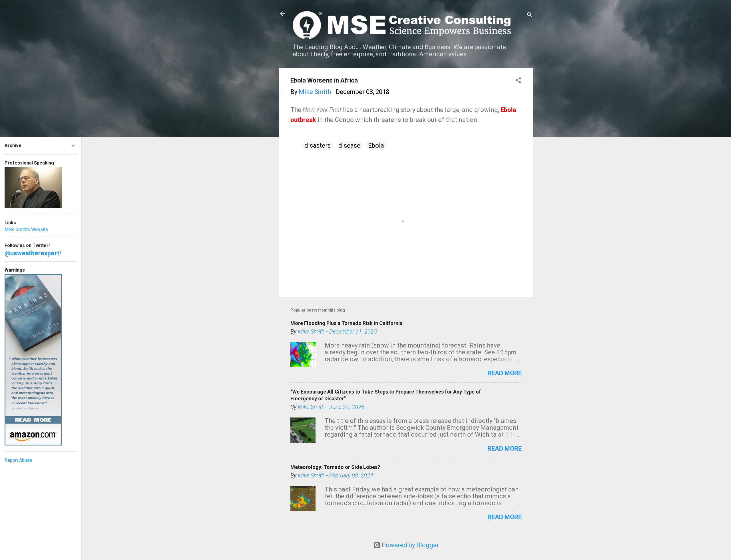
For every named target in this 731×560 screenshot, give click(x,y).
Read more (504, 373)
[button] (518, 81)
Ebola (376, 145)
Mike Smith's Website (26, 229)
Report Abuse (18, 460)
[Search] (529, 15)
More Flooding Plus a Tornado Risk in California (346, 323)
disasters (317, 145)
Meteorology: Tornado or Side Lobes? (335, 467)
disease (349, 145)
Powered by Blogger (409, 545)
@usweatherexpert (32, 253)
